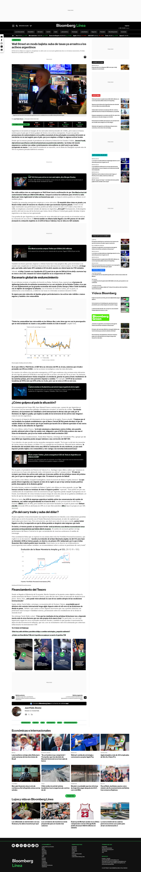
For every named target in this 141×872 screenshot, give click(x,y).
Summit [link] (48, 32)
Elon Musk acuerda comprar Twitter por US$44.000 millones (50, 249)
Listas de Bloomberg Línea (78, 856)
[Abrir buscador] (16, 26)
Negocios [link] (94, 32)
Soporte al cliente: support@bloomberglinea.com (113, 862)
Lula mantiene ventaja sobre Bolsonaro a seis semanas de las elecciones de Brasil (26, 757)
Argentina (16, 40)
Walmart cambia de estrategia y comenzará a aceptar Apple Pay (82, 756)
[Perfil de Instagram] (25, 845)
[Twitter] (29, 714)
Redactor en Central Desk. (32, 711)
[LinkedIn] (32, 714)
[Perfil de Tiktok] (33, 845)
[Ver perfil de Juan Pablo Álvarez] (18, 711)
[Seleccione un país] (30, 26)
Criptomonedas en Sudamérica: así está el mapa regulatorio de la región (53, 387)
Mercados (74, 848)
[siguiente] (85, 697)
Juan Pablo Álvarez (18, 119)
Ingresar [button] (127, 25)
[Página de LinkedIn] (29, 845)
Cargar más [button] (70, 796)
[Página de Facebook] (13, 845)
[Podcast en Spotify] (37, 845)
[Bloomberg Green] (110, 317)
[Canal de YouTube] (21, 845)
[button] (85, 57)
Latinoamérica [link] (64, 32)
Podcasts (74, 855)
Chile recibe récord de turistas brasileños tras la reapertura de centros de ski (55, 788)
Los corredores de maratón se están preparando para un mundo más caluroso (54, 824)
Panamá (44, 859)
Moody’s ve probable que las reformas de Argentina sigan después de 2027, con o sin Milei (84, 788)
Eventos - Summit (106, 858)
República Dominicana (47, 865)
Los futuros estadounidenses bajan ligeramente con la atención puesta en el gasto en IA (72, 698)
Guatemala (44, 866)
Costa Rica (44, 862)
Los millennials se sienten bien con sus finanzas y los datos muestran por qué (25, 823)
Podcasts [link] (102, 32)
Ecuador (44, 858)
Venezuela (44, 853)
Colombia (44, 852)
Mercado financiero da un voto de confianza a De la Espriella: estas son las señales (26, 788)
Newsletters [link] (31, 32)
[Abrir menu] (13, 26)
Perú (43, 856)
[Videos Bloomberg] (110, 293)
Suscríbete (104, 846)
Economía (74, 846)
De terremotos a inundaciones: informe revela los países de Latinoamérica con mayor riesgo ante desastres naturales (104, 336)
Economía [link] (123, 32)
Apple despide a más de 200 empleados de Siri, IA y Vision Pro (115, 756)
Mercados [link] (40, 32)
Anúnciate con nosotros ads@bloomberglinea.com (114, 861)
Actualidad (74, 851)
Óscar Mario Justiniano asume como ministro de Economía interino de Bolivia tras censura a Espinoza (115, 788)
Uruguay (44, 861)
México (43, 849)
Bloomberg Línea (26, 722)
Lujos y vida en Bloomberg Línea (32, 799)
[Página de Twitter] (17, 845)
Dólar (42, 722)
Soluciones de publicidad (108, 864)
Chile (43, 855)
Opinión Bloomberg (98, 270)
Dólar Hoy (74, 849)
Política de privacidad (107, 848)
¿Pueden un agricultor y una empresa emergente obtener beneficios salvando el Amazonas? (25, 698)
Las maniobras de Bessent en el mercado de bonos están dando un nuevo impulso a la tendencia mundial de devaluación (105, 168)
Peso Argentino (50, 722)
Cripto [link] (55, 32)
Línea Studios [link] (84, 32)
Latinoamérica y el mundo (48, 846)
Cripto (73, 852)
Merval (59, 722)
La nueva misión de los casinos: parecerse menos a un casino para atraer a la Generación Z (113, 824)
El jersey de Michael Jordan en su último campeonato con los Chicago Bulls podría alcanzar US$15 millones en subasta (85, 825)
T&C (103, 852)
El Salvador (44, 863)
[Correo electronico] (26, 714)
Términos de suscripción (108, 849)
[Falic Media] (119, 28)
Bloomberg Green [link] (113, 32)
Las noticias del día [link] (19, 32)
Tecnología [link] (74, 32)
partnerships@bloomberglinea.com (110, 860)
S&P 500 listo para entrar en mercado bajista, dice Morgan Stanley (52, 177)
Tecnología (104, 851)
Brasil (43, 848)
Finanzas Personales (77, 853)
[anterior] (13, 697)
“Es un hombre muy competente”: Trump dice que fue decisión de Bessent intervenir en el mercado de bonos (54, 758)
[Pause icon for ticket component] (13, 36)
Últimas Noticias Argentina (70, 722)
